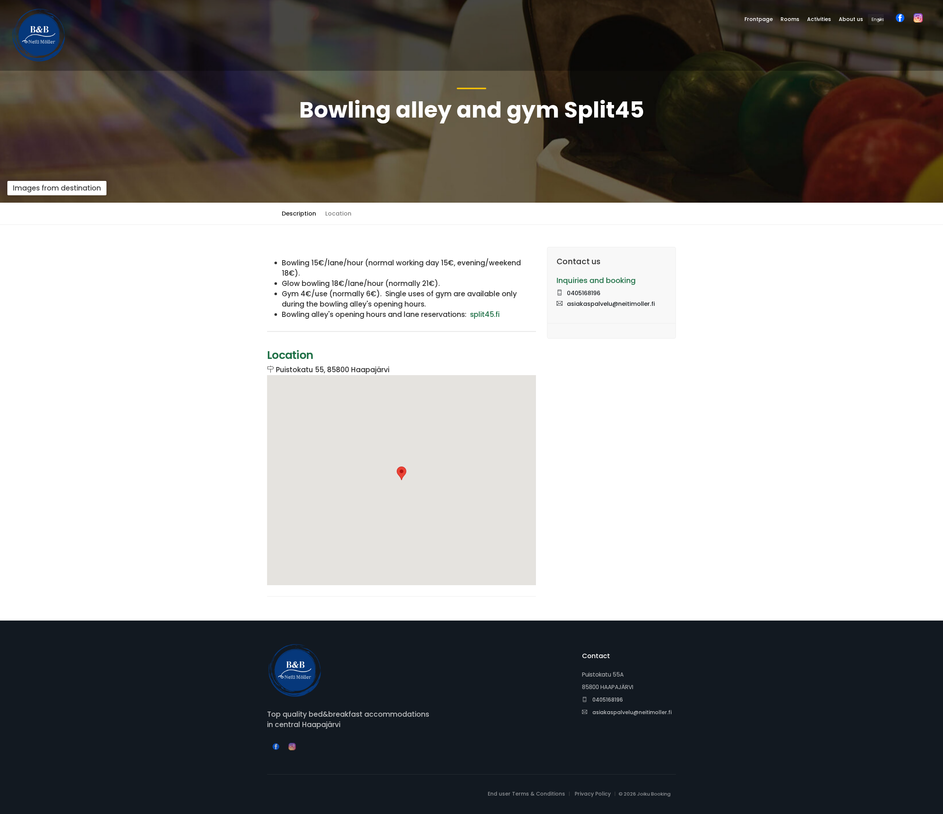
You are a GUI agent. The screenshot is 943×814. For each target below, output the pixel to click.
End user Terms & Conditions (526, 793)
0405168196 (582, 293)
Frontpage (758, 19)
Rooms (790, 19)
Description (299, 213)
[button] (401, 473)
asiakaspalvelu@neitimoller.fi (610, 304)
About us (851, 19)
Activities (819, 19)
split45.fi (484, 314)
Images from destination (57, 188)
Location (338, 213)
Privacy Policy (593, 793)
